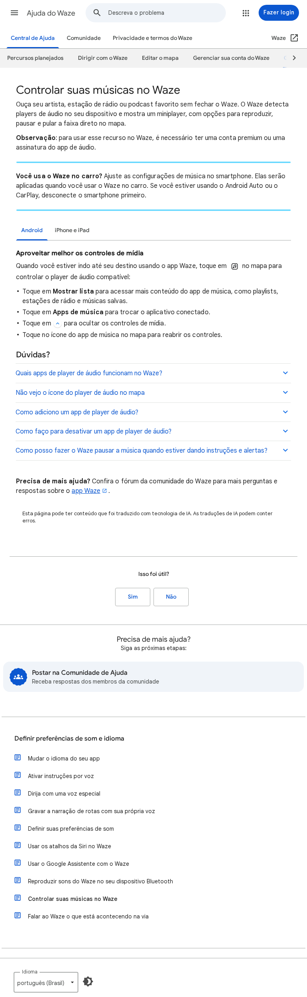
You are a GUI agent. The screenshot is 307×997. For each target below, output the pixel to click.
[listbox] (46, 982)
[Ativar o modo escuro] (88, 981)
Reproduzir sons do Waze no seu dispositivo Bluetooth (100, 881)
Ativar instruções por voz (61, 776)
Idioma (30, 972)
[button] (14, 12)
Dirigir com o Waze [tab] (103, 58)
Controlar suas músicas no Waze (73, 898)
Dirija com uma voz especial (64, 793)
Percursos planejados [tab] (35, 58)
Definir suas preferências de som (71, 828)
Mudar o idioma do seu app (64, 758)
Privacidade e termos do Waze (152, 38)
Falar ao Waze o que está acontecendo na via (88, 916)
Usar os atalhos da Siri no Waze (69, 846)
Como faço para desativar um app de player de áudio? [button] (93, 431)
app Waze (86, 491)
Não (171, 596)
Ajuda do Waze (51, 13)
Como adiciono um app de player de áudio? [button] (77, 412)
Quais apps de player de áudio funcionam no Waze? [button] (89, 373)
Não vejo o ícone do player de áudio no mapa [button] (80, 393)
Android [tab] (32, 230)
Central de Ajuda (33, 38)
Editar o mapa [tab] (160, 58)
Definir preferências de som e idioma (69, 739)
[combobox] (166, 13)
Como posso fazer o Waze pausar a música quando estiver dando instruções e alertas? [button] (141, 451)
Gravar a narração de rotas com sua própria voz (91, 811)
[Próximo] (290, 58)
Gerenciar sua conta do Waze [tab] (231, 58)
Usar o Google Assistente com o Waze (78, 863)
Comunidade (84, 38)
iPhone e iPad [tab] (72, 230)
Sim (133, 596)
